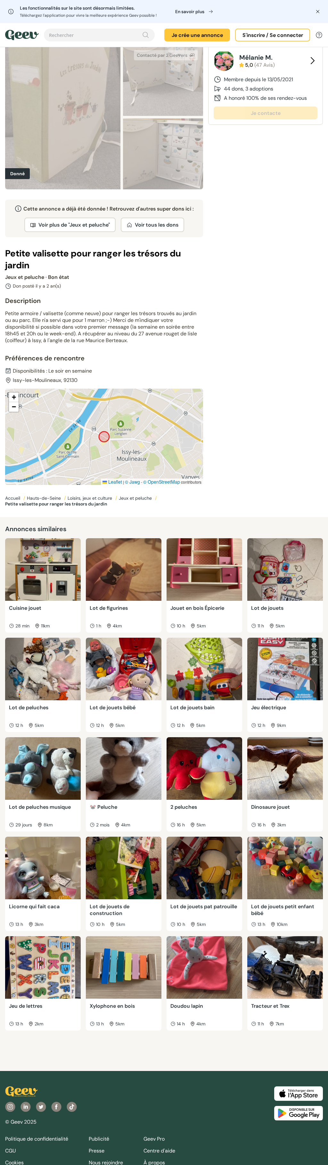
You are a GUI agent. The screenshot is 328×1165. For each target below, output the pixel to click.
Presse (96, 1150)
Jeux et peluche (136, 498)
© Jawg (132, 482)
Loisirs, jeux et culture (90, 498)
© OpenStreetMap (161, 482)
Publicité (99, 1138)
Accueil (13, 498)
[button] (14, 397)
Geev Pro (154, 1138)
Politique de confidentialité (36, 1138)
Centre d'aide (159, 1150)
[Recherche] (146, 35)
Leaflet (114, 482)
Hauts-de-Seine (44, 498)
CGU (10, 1150)
